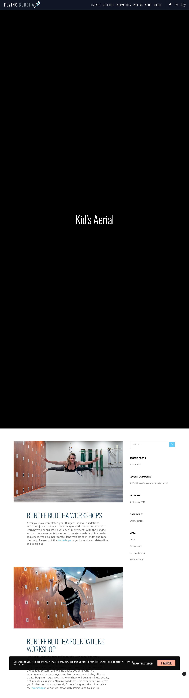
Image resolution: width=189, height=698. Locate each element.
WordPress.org (136, 559)
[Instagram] (174, 5)
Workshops (64, 540)
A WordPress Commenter (141, 483)
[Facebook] (168, 5)
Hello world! (135, 464)
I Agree (166, 662)
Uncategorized (136, 521)
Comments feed (137, 553)
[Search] (172, 444)
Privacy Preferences (143, 663)
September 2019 (137, 502)
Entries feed (135, 546)
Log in (132, 540)
